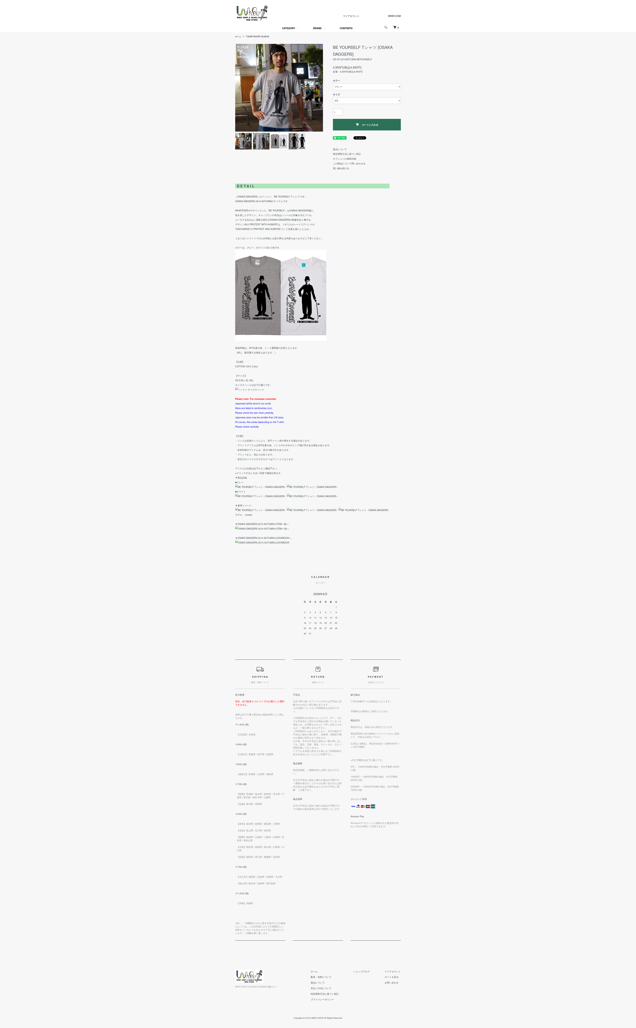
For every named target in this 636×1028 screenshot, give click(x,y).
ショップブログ (361, 971)
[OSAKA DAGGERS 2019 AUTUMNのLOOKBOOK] (262, 542)
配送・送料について (321, 977)
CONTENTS (346, 28)
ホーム (238, 36)
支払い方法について (321, 988)
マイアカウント (351, 16)
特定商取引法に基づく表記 (347, 153)
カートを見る (391, 977)
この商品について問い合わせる (349, 163)
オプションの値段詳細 (344, 158)
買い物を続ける (341, 168)
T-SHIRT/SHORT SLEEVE (257, 36)
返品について (340, 149)
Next (318, 87)
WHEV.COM (394, 16)
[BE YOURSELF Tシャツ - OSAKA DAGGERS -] (260, 487)
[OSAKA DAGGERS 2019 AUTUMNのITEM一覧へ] (262, 528)
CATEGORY (288, 28)
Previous (240, 87)
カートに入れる (370, 124)
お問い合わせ (391, 982)
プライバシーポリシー (322, 999)
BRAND (317, 28)
